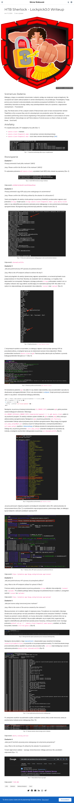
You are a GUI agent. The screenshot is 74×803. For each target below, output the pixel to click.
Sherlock (12, 786)
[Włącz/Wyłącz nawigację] (2, 2)
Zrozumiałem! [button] (65, 799)
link (56, 136)
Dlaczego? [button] (45, 799)
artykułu (46, 392)
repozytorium (29, 641)
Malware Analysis (22, 786)
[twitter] (28, 790)
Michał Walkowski (37, 2)
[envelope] (35, 790)
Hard (30, 786)
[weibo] (45, 790)
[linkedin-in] (38, 790)
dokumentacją (27, 426)
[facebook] (32, 790)
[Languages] (72, 2)
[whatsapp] (42, 790)
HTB (6, 786)
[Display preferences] (68, 2)
